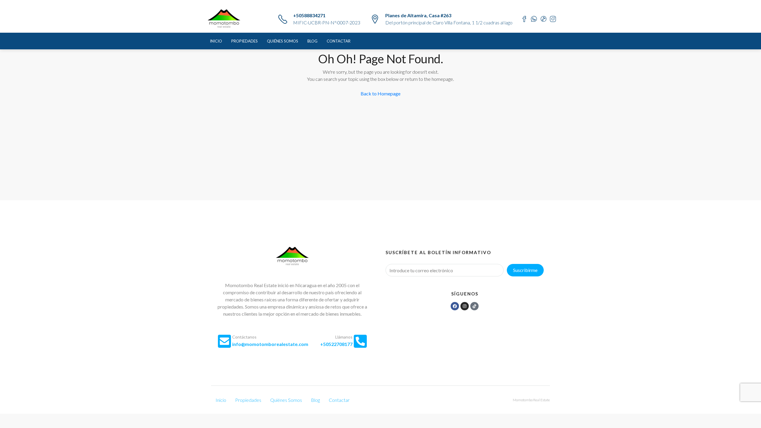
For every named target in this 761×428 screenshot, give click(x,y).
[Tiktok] (474, 306)
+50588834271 (309, 15)
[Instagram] (464, 306)
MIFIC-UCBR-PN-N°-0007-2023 (326, 22)
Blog (312, 41)
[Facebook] (455, 306)
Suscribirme (525, 270)
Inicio (216, 41)
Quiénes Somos (282, 41)
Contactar (338, 41)
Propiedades (244, 41)
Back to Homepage (380, 93)
